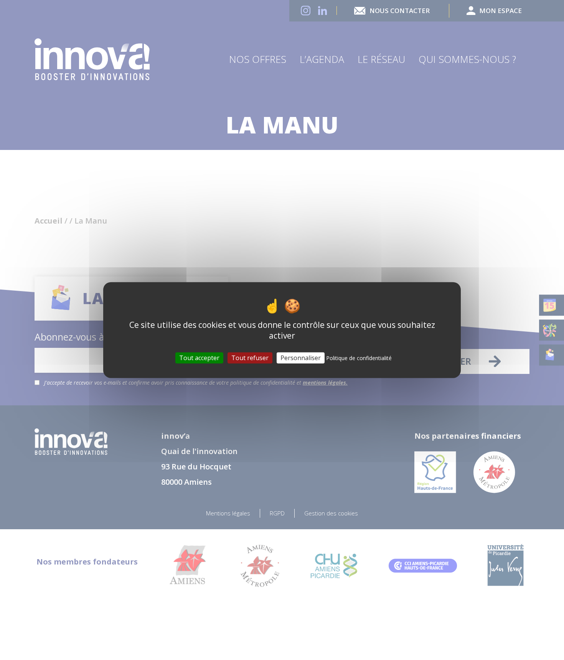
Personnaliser (300, 358)
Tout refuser (250, 358)
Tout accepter (199, 358)
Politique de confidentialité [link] (359, 358)
